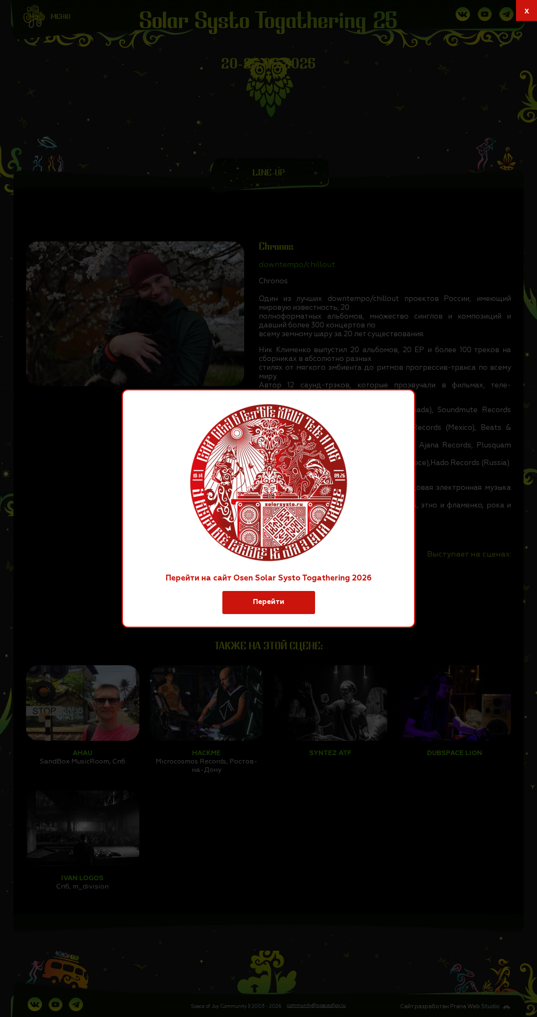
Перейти (268, 602)
